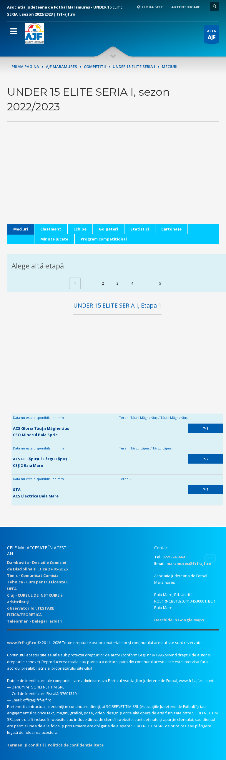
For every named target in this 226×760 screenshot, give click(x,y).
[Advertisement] (113, 182)
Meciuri (20, 229)
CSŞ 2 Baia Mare (28, 465)
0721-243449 (173, 557)
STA (17, 489)
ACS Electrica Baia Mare (36, 496)
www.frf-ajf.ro (21, 642)
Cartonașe (171, 229)
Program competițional (104, 239)
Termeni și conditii (25, 745)
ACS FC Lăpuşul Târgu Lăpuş (40, 459)
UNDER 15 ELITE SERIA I (134, 66)
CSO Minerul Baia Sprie (35, 434)
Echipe (80, 229)
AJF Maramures (61, 66)
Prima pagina (25, 66)
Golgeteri (108, 229)
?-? (206, 428)
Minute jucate (54, 239)
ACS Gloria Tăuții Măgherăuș (41, 428)
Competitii (95, 66)
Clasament (50, 229)
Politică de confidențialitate (76, 745)
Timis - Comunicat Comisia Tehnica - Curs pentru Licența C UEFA (38, 582)
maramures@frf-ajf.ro (189, 563)
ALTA (211, 35)
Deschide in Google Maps (179, 620)
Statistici (139, 229)
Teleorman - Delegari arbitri (34, 621)
